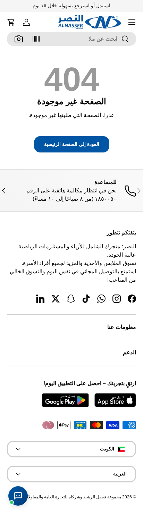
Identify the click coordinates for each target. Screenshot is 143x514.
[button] (11, 22)
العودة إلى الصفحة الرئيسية (71, 144)
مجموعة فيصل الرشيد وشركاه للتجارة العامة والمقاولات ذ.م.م (68, 497)
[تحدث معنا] (18, 496)
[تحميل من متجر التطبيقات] (115, 400)
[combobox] (71, 39)
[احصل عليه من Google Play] (65, 400)
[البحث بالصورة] (19, 39)
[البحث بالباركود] (36, 39)
